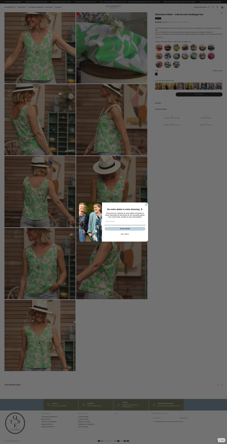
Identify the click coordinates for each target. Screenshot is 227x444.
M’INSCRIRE (125, 229)
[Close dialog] (146, 204)
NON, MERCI (125, 234)
